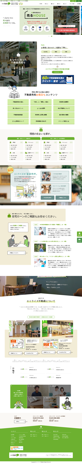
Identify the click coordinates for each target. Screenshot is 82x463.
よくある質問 (41, 108)
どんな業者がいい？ (18, 121)
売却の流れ (64, 434)
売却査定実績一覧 (57, 72)
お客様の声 (13, 439)
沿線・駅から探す (14, 145)
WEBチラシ (13, 442)
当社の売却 (55, 434)
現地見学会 (21, 437)
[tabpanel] (50, 21)
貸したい (65, 3)
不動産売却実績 (56, 436)
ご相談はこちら (62, 197)
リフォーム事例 (22, 434)
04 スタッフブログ (32, 397)
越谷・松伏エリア (33, 434)
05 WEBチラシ (47, 397)
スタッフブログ (14, 440)
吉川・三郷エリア (33, 436)
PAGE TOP (41, 428)
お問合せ (78, 1)
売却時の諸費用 (63, 102)
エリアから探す (13, 147)
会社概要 (79, 3)
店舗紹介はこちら (14, 353)
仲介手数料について (64, 108)
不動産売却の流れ (18, 102)
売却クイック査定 (56, 437)
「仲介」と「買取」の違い (41, 102)
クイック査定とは (64, 121)
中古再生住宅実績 (22, 436)
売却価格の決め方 (41, 121)
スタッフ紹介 (71, 3)
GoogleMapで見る (29, 353)
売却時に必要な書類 (41, 114)
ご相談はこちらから (13, 252)
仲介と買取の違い (65, 437)
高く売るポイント (18, 108)
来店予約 (73, 1)
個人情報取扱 (21, 439)
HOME (41, 3)
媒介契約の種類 (63, 114)
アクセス (12, 436)
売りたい (46, 3)
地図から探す (13, 159)
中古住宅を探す (47, 197)
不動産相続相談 (18, 114)
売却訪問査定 (55, 439)
